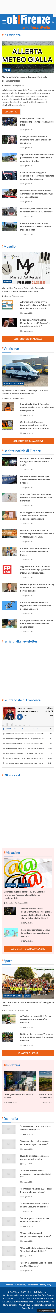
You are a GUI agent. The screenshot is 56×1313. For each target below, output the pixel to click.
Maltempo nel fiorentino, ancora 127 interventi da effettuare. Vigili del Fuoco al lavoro (36, 193)
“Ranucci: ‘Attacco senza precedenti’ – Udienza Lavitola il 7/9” (35, 1173)
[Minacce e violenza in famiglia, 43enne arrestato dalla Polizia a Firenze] (9, 479)
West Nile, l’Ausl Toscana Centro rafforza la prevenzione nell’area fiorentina (36, 497)
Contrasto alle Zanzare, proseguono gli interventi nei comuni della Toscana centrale (34, 425)
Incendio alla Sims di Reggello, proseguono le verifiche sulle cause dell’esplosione (37, 407)
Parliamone (24, 885)
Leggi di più (11, 111)
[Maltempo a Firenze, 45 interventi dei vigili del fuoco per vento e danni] (9, 461)
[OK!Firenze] (28, 21)
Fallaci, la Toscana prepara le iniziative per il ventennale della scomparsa (35, 139)
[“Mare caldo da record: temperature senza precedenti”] (9, 1236)
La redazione (33, 1285)
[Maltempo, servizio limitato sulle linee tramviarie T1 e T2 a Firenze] (9, 211)
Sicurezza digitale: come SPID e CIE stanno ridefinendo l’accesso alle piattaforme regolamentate (24, 894)
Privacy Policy (45, 1285)
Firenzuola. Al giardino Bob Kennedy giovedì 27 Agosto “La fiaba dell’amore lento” (35, 322)
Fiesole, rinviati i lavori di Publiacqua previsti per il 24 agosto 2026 (37, 121)
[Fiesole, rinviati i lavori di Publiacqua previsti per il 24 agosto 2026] (9, 121)
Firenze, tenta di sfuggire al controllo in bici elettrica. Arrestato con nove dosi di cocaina (37, 175)
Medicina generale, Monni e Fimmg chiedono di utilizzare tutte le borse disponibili (37, 587)
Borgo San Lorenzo (12, 996)
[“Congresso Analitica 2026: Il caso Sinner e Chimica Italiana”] (9, 1191)
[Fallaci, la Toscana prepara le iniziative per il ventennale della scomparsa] (9, 139)
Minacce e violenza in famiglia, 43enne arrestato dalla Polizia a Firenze (35, 479)
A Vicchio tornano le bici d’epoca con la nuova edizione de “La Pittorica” (35, 1019)
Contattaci (9, 1285)
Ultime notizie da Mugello (28, 339)
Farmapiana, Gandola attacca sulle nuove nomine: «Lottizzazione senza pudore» (36, 623)
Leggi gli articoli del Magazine (28, 949)
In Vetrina (10, 885)
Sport (27, 996)
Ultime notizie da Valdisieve (28, 441)
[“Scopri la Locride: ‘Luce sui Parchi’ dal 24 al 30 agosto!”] (9, 1265)
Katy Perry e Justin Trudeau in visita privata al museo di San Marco (34, 551)
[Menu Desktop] (4, 22)
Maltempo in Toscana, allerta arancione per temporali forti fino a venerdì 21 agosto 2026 (37, 533)
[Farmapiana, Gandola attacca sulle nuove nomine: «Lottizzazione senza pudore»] (9, 623)
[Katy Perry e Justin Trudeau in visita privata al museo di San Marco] (9, 551)
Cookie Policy (20, 1285)
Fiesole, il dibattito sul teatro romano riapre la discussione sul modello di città (35, 226)
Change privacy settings (46, 1311)
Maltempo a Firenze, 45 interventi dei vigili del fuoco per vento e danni (36, 461)
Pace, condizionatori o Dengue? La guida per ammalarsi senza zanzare (36, 932)
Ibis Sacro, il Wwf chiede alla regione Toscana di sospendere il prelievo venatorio (35, 605)
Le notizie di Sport (28, 1053)
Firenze (7, 70)
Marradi (7, 281)
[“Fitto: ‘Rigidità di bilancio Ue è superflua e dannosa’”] (9, 1221)
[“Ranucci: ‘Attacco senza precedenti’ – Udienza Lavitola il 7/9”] (9, 1173)
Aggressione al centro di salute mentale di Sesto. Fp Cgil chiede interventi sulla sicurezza (35, 569)
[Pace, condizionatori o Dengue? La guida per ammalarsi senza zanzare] (11, 932)
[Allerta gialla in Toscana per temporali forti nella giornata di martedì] (28, 57)
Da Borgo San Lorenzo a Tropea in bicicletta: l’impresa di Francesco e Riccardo (36, 1037)
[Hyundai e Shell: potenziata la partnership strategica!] (9, 1158)
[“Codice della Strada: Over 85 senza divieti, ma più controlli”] (9, 1206)
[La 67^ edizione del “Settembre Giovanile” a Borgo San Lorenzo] (28, 983)
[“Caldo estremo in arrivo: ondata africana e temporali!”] (9, 1129)
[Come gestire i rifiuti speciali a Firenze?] (20, 1080)
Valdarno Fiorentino (13, 384)
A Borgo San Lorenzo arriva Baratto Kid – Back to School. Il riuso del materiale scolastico (35, 304)
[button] (53, 22)
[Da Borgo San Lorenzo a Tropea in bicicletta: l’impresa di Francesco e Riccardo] (9, 1037)
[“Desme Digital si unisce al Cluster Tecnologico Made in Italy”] (9, 1251)
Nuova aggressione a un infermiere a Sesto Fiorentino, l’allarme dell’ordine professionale (37, 515)
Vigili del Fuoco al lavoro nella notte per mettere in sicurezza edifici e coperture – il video (37, 157)
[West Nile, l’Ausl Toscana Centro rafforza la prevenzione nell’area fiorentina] (9, 497)
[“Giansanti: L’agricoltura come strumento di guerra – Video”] (9, 1144)
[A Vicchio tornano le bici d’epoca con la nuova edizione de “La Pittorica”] (9, 1019)
